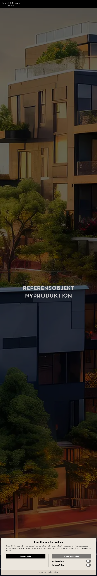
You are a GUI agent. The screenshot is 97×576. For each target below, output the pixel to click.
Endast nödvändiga (71, 556)
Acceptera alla (25, 556)
